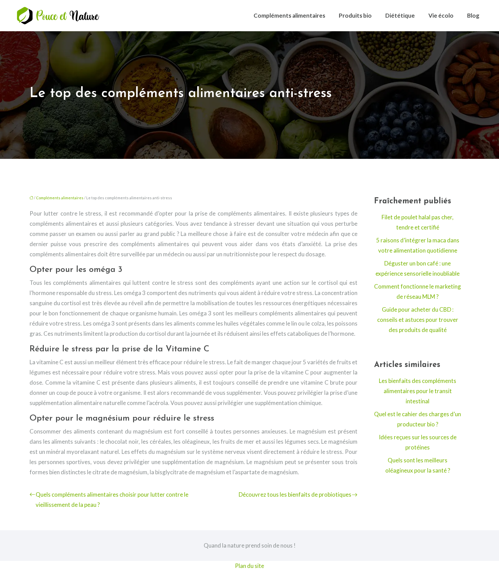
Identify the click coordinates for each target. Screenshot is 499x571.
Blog (473, 15)
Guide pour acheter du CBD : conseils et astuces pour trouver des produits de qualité (417, 319)
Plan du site (249, 565)
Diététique (400, 15)
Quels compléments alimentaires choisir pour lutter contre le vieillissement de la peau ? (112, 499)
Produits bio (355, 15)
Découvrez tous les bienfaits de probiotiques (295, 494)
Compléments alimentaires (289, 15)
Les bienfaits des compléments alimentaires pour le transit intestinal (417, 391)
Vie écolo (441, 15)
